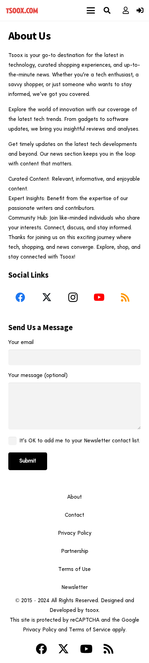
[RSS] (125, 297)
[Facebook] (20, 297)
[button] (91, 10)
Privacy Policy (74, 533)
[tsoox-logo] (22, 10)
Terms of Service (90, 630)
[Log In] (140, 11)
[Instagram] (73, 297)
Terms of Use (74, 569)
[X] (47, 297)
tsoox (92, 610)
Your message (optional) (38, 375)
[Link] (126, 10)
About (74, 497)
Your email (21, 342)
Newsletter (74, 587)
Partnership (74, 551)
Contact (74, 515)
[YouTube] (99, 297)
